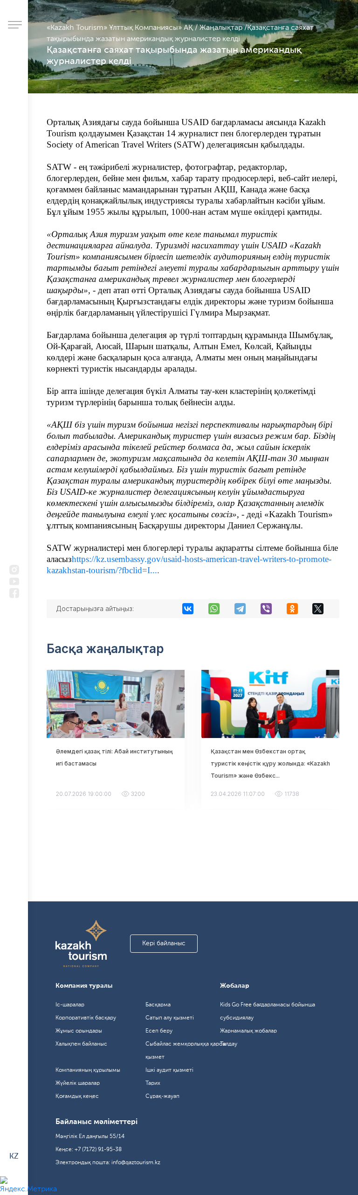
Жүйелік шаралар (77, 1083)
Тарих (152, 1083)
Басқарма (158, 1005)
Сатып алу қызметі (169, 1018)
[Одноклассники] (292, 608)
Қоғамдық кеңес (77, 1096)
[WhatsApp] (214, 608)
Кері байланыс (164, 943)
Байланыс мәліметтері (96, 1122)
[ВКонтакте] (187, 608)
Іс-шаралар (69, 1005)
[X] (318, 608)
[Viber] (266, 608)
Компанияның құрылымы (87, 1070)
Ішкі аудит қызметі (169, 1070)
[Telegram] (240, 608)
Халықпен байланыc (81, 1044)
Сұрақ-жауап (162, 1096)
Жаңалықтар (222, 28)
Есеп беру (158, 1031)
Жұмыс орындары (78, 1031)
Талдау (228, 1044)
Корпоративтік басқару (85, 1018)
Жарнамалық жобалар (248, 1031)
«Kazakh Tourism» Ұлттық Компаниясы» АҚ (121, 28)
